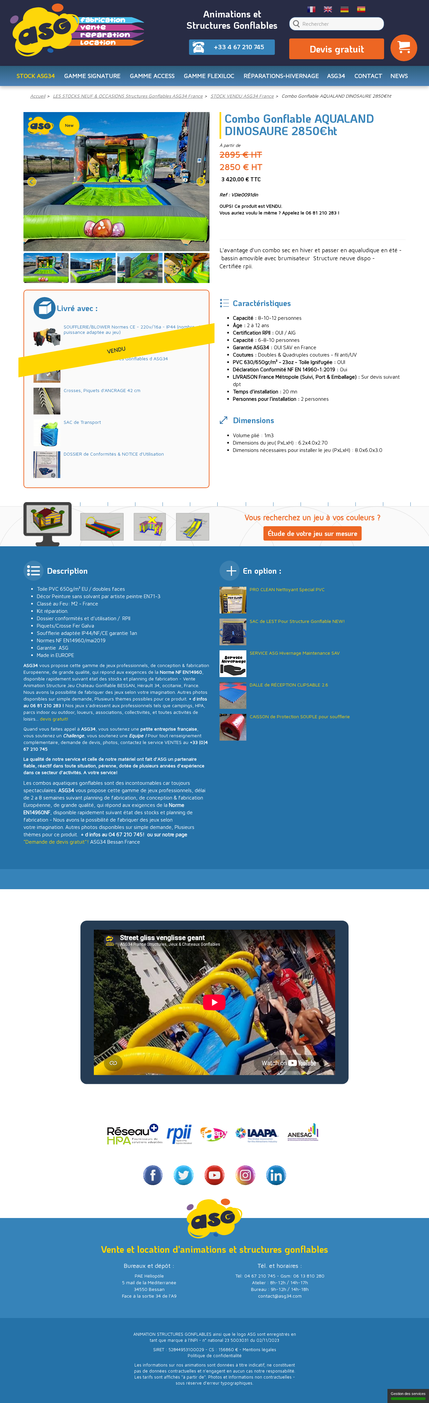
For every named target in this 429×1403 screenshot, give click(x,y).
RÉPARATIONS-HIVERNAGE (281, 75)
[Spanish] (361, 9)
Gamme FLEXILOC (209, 75)
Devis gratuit (337, 49)
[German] (345, 9)
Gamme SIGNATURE (92, 75)
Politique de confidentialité (215, 1355)
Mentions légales (259, 1349)
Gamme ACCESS (152, 75)
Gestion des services (408, 1394)
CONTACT (368, 75)
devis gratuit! (54, 719)
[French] (311, 9)
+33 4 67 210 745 (239, 47)
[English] (328, 9)
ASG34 (336, 75)
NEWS (399, 75)
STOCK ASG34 (36, 75)
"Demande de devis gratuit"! (56, 842)
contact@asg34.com (280, 1296)
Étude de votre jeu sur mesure (312, 533)
